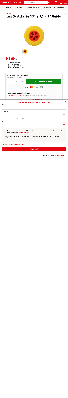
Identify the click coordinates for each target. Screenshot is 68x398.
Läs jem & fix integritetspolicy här (13, 144)
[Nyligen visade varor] (66, 14)
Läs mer (7, 71)
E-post (4, 104)
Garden (8, 13)
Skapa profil (34, 149)
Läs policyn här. (24, 132)
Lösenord (5, 111)
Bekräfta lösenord (7, 122)
